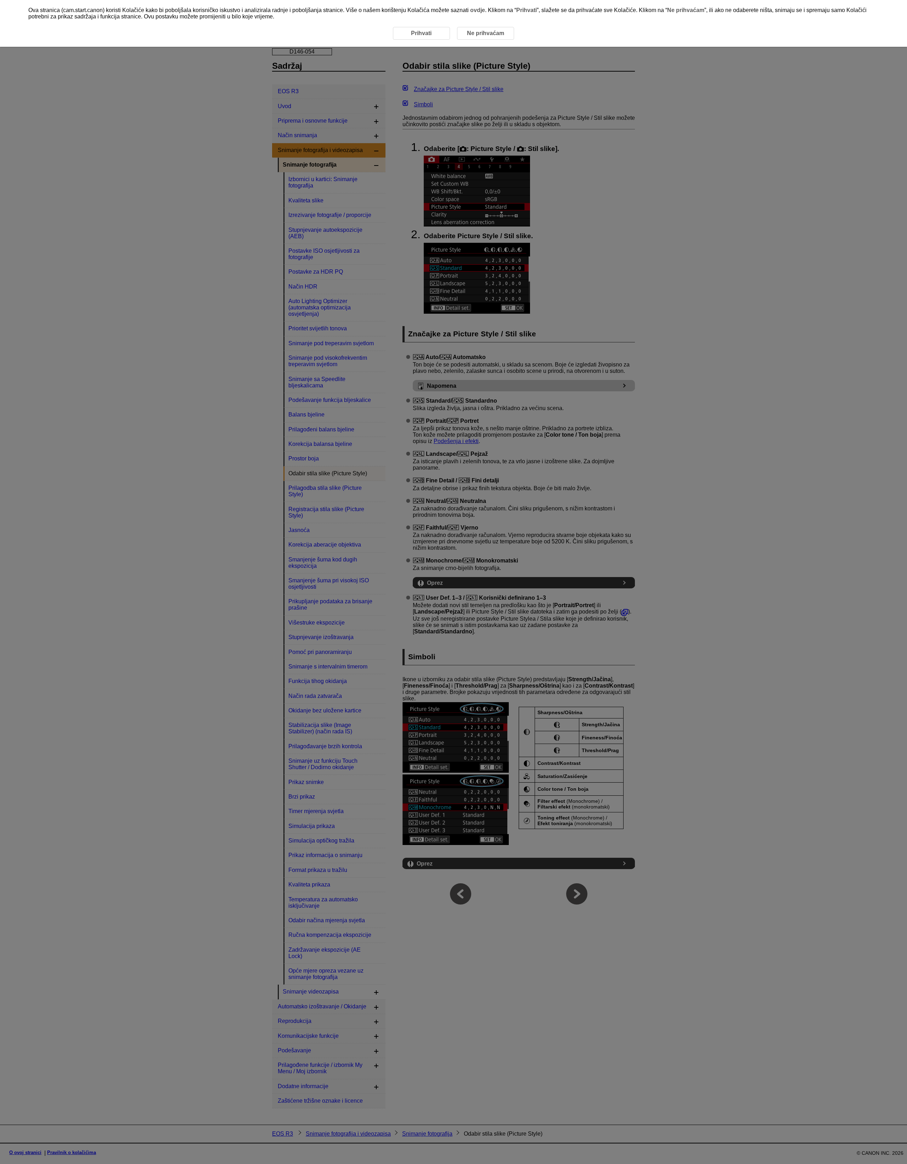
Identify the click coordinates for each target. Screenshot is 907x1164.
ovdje (477, 10)
